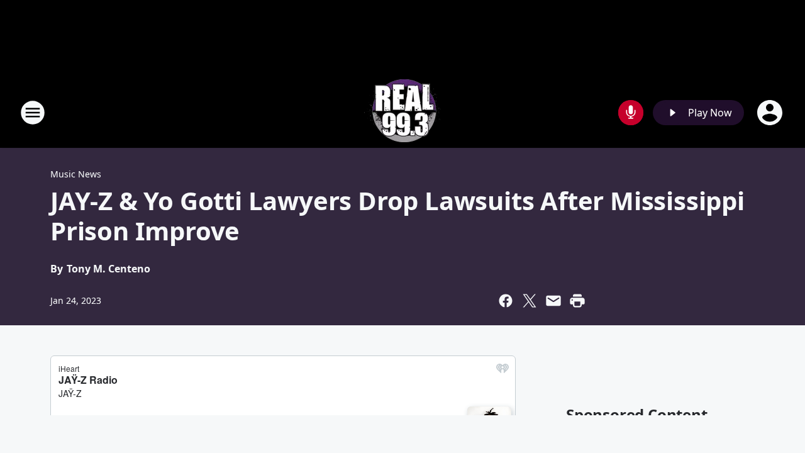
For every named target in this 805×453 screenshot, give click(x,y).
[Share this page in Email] (553, 301)
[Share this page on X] (529, 301)
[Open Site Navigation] (32, 112)
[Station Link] (402, 112)
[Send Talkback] (630, 112)
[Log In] (771, 112)
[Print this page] (577, 301)
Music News (75, 174)
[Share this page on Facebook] (505, 301)
